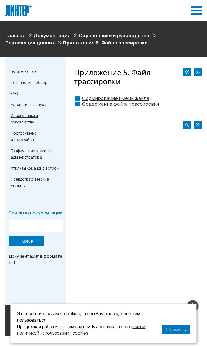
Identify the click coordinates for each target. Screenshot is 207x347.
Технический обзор (29, 82)
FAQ (14, 93)
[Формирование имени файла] (198, 72)
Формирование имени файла (115, 98)
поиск (26, 241)
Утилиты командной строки (36, 168)
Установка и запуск (28, 104)
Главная (15, 35)
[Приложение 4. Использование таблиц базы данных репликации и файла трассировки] (187, 72)
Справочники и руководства (114, 35)
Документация (52, 35)
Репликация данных (30, 42)
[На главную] (18, 8)
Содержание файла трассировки (120, 104)
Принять (176, 329)
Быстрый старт (24, 71)
